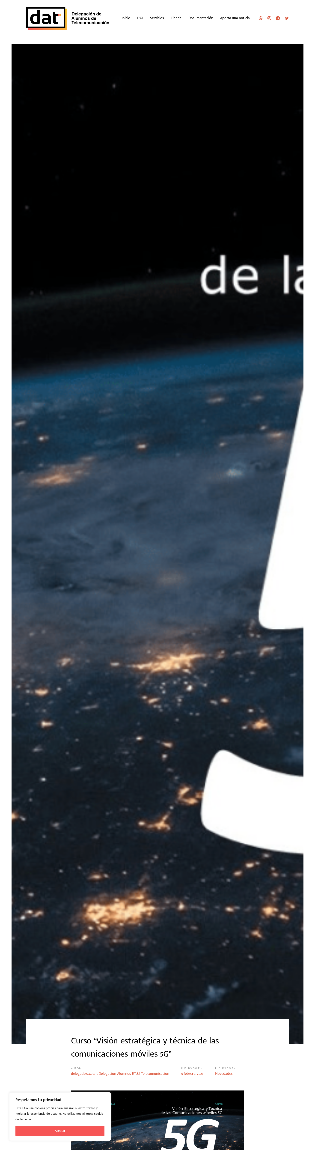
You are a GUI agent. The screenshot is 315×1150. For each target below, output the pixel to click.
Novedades (224, 1074)
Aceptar (60, 1130)
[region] (60, 1116)
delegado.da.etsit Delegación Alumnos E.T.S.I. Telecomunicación (120, 1074)
